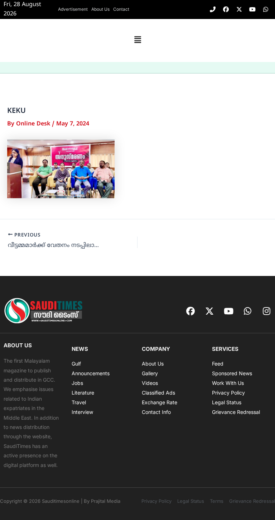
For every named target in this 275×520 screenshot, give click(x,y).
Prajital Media (105, 501)
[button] (137, 40)
